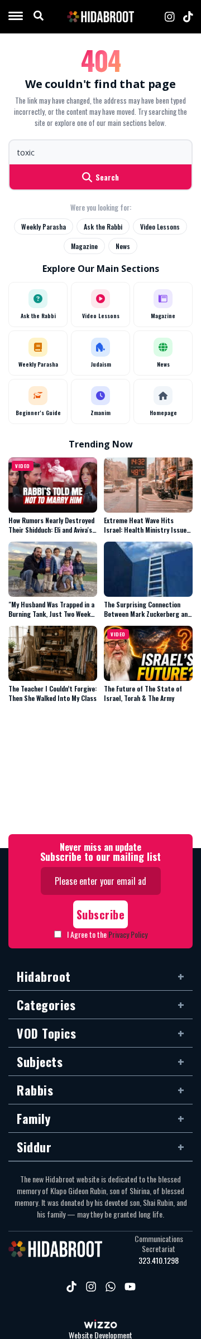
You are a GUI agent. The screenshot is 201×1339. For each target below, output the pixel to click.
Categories (46, 1005)
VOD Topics (46, 1033)
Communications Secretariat (159, 1244)
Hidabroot (44, 976)
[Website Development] (100, 1325)
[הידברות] (100, 17)
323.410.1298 (158, 1260)
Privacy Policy (127, 934)
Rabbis (35, 1090)
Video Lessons (160, 226)
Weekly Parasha (43, 226)
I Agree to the (107, 934)
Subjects (40, 1061)
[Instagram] (170, 16)
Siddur (34, 1147)
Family (33, 1118)
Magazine (84, 246)
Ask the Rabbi (103, 226)
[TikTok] (188, 16)
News (123, 246)
